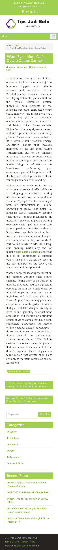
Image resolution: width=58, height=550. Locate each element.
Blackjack (14, 457)
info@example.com (29, 6)
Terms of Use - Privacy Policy (20, 541)
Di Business (25, 545)
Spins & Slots (16, 463)
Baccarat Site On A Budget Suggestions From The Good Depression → (26, 400)
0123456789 (27, 3)
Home (8, 45)
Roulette (13, 444)
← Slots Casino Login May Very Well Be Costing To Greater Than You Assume (26, 385)
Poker (12, 450)
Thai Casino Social (19, 371)
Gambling (14, 438)
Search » (44, 414)
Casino (17, 45)
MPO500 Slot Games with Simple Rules (29, 492)
